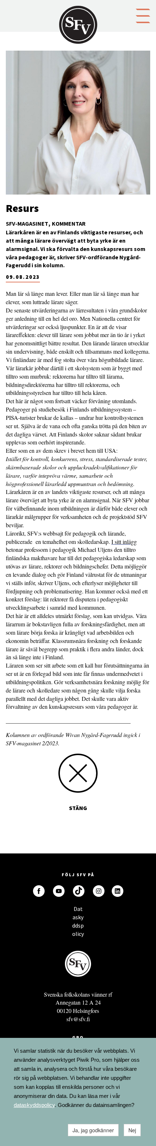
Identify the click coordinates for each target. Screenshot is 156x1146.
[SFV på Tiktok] (79, 891)
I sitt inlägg (124, 541)
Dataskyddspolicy (78, 910)
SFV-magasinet (27, 223)
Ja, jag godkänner (93, 1130)
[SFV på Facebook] (39, 891)
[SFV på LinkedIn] (117, 891)
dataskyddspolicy (34, 1105)
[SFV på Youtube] (59, 891)
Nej (132, 1130)
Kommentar (69, 223)
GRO (78, 1037)
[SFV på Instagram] (98, 891)
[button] (143, 15)
